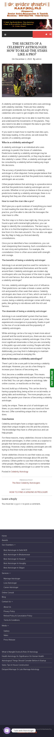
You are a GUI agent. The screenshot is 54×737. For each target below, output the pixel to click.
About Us (7, 607)
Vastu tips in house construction (15, 665)
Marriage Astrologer (12, 578)
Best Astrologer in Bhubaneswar (17, 554)
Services (5, 573)
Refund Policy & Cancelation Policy (18, 616)
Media (4, 625)
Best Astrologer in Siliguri (14, 568)
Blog (4, 597)
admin (38, 59)
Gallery (6, 631)
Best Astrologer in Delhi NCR (15, 550)
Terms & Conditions (12, 620)
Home (4, 536)
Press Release (9, 640)
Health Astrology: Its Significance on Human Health (23, 656)
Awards (5, 540)
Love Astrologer (10, 583)
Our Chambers (8, 545)
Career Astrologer (11, 587)
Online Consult (8, 592)
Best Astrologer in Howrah (14, 559)
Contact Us (6, 601)
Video (6, 635)
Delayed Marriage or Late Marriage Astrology (20, 669)
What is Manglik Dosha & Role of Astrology (20, 652)
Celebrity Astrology (19, 471)
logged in (18, 504)
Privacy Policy (9, 611)
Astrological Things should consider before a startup (24, 660)
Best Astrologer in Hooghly (15, 563)
